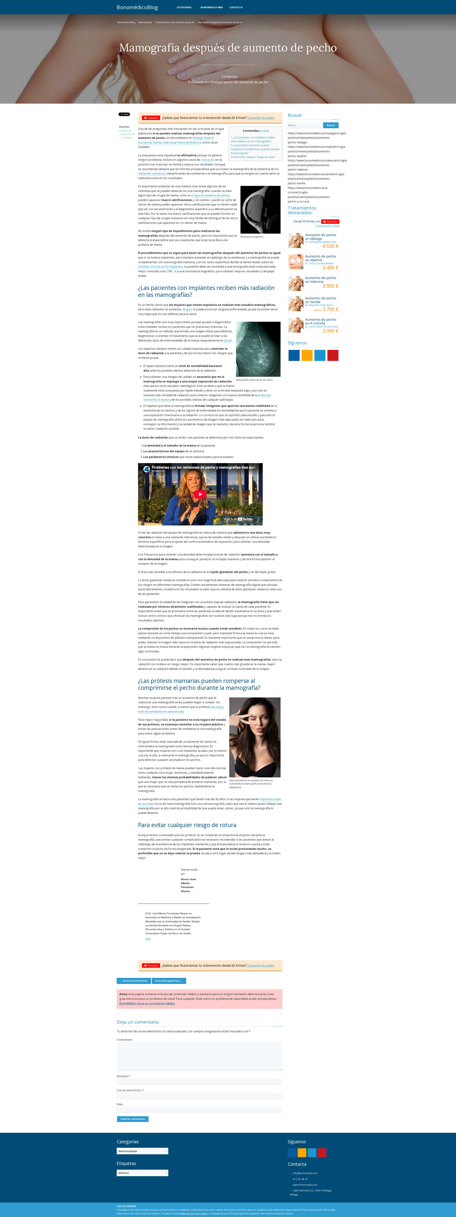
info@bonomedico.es (304, 1173)
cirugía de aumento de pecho (210, 195)
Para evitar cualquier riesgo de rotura (253, 157)
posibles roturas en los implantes (160, 267)
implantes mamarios (151, 173)
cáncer (227, 340)
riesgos (186, 309)
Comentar (229, 76)
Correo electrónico (130, 1090)
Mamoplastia (145, 22)
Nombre (123, 1076)
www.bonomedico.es (305, 1184)
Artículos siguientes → (169, 980)
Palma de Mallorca (189, 142)
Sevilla (157, 142)
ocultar (264, 130)
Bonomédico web (212, 7)
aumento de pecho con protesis (125, 134)
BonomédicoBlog (137, 7)
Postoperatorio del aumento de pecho (175, 22)
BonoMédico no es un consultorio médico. (147, 1003)
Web (148, 938)
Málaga (198, 138)
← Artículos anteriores (133, 980)
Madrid (209, 138)
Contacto (236, 7)
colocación (208, 160)
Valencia (168, 142)
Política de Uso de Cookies (193, 1213)
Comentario (125, 1040)
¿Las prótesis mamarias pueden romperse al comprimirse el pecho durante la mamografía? (255, 149)
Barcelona (145, 142)
